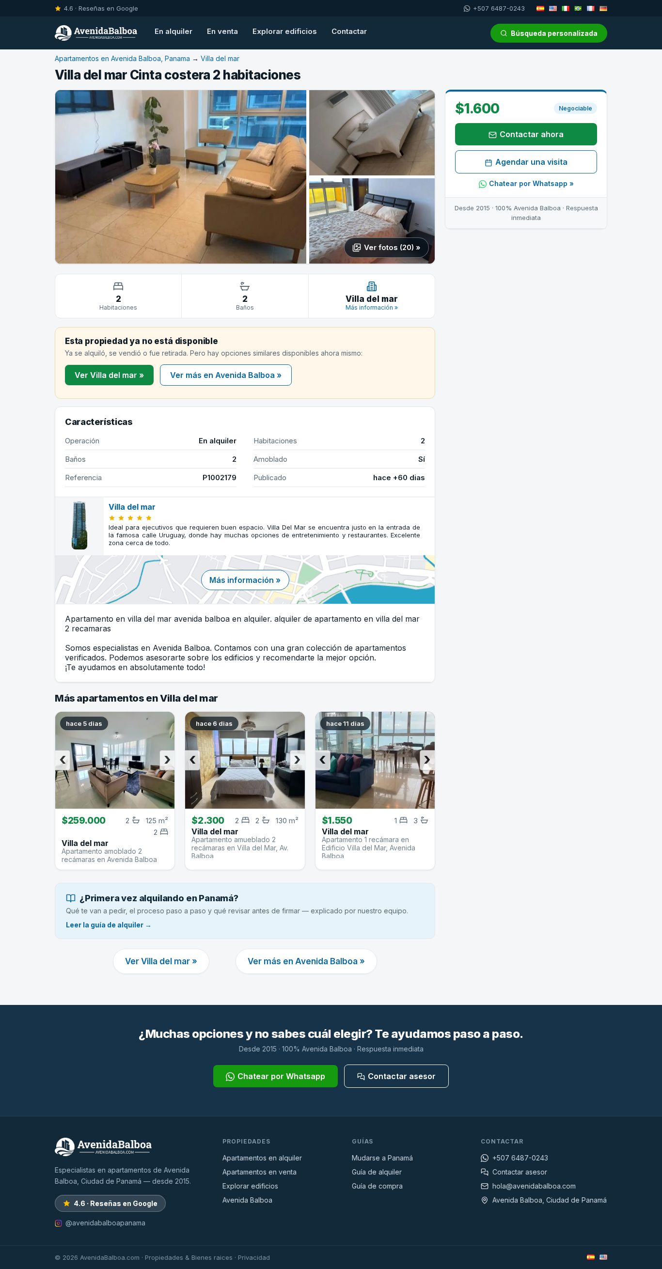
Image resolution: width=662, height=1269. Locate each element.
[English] (553, 8)
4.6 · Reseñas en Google (101, 8)
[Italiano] (565, 8)
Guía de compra (377, 1186)
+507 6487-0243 (499, 8)
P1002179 (219, 477)
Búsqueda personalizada (554, 33)
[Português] (578, 8)
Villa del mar (220, 58)
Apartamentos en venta (259, 1172)
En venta (222, 31)
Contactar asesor (402, 1076)
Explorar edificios (284, 31)
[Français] (591, 8)
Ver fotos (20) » (392, 247)
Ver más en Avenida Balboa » (226, 375)
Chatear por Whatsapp (281, 1076)
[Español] (540, 8)
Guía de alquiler (377, 1172)
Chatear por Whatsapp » (531, 184)
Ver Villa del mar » (109, 375)
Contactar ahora (532, 135)
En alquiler (173, 31)
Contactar (349, 31)
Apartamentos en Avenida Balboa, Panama (122, 58)
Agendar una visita (531, 162)
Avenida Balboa (247, 1200)
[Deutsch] (603, 8)
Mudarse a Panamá (382, 1158)
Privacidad (254, 1257)
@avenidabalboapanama (105, 1223)
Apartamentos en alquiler (262, 1158)
